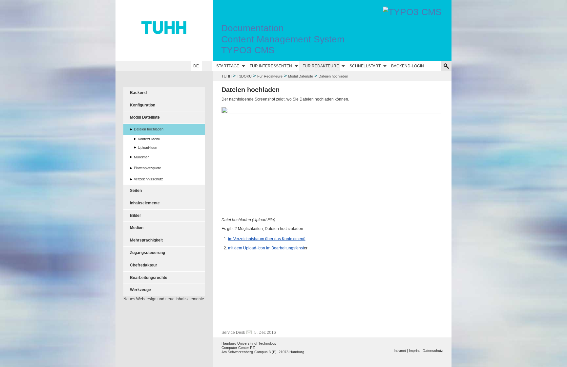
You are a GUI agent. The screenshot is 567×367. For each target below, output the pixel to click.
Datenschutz (433, 351)
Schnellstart (365, 66)
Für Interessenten (271, 66)
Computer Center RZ (238, 348)
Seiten (136, 190)
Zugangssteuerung (147, 252)
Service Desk (233, 332)
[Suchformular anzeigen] (446, 66)
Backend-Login (407, 66)
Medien (136, 227)
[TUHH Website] (164, 30)
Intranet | (401, 351)
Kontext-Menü (149, 139)
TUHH (226, 76)
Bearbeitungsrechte (148, 277)
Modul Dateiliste (300, 76)
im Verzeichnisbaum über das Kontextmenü (266, 239)
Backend (138, 92)
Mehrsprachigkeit (146, 240)
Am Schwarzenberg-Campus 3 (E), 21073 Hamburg (262, 352)
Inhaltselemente (145, 203)
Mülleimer (141, 157)
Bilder (135, 215)
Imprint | (415, 351)
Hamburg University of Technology (249, 343)
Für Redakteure (321, 66)
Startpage (227, 66)
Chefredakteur (143, 265)
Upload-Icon (147, 147)
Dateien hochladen (148, 129)
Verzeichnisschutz (148, 179)
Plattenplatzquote (147, 168)
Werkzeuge (140, 289)
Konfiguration (142, 105)
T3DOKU (244, 76)
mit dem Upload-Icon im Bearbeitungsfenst (267, 248)
